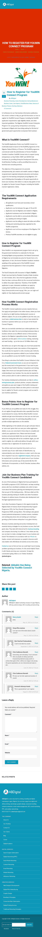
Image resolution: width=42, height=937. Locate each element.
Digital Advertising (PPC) (10, 856)
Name (7, 735)
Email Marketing (8, 868)
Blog (4, 835)
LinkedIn (10, 589)
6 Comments (7, 108)
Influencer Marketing (9, 876)
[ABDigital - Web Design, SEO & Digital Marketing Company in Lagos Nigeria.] (8, 4)
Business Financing (9, 101)
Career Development (21, 101)
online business (21, 339)
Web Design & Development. (11, 885)
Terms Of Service (16, 928)
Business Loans (8, 103)
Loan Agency (16, 103)
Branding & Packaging (9, 897)
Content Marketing (8, 864)
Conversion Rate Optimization (11, 901)
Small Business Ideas (26, 103)
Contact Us (6, 827)
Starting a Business (17, 106)
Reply (36, 617)
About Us (6, 820)
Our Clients (6, 831)
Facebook (3, 589)
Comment (8, 714)
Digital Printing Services (10, 905)
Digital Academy (8, 843)
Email (14, 589)
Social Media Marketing (9, 860)
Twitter (7, 589)
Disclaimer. (6, 928)
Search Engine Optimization (11, 852)
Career (5, 839)
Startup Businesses (32, 101)
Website (7, 752)
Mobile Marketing (8, 872)
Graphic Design (7, 893)
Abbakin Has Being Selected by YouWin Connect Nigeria (17, 568)
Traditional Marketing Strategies (12, 909)
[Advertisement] (21, 24)
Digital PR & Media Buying (10, 889)
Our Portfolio (7, 823)
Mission (32, 536)
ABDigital (13, 98)
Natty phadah (17, 617)
